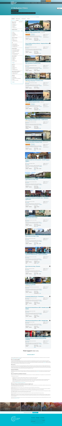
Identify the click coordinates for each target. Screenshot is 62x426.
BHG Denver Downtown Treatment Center (34, 80)
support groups (14, 358)
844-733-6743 (28, 144)
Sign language (14, 77)
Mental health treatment (16, 51)
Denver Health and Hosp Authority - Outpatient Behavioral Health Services (37, 44)
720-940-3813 (27, 269)
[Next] (49, 25)
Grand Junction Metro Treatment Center (33, 142)
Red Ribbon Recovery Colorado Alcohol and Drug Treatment (35, 339)
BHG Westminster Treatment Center (33, 63)
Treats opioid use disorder (16, 50)
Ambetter (14, 33)
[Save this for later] (50, 21)
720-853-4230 (27, 257)
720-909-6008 (27, 164)
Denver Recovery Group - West (31, 179)
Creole (13, 81)
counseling (18, 358)
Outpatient (14, 25)
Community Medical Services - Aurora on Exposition (36, 254)
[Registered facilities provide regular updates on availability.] (48, 106)
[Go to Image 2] (36, 30)
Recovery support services (16, 53)
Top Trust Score (18, 18)
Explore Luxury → (35, 412)
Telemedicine (14, 27)
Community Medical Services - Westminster (34, 296)
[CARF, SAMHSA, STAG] (48, 163)
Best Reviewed (24, 18)
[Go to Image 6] (39, 30)
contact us (38, 371)
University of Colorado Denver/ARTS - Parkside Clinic (36, 320)
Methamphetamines (15, 69)
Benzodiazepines (15, 67)
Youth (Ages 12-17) (15, 46)
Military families (15, 61)
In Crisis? (59, 8)
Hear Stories (33, 417)
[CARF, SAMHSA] (48, 144)
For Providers (42, 417)
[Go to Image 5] (38, 30)
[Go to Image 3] (37, 30)
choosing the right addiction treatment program (20, 382)
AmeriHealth (14, 34)
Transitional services (15, 54)
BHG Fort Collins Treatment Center (32, 32)
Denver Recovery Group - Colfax (32, 236)
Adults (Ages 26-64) (15, 44)
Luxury (13, 52)
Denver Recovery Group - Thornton (32, 266)
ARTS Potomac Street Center (31, 217)
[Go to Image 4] (38, 78)
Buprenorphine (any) (15, 72)
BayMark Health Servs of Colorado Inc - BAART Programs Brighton (37, 160)
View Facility (33, 34)
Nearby (29, 18)
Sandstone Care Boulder (30, 284)
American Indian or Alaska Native (17, 78)
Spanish (14, 76)
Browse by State (30, 354)
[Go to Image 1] (36, 78)
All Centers (13, 18)
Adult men (14, 57)
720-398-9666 (27, 202)
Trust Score (44, 362)
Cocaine (14, 68)
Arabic (13, 79)
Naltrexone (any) (15, 73)
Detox (13, 26)
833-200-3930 (28, 34)
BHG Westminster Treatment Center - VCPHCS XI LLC (36, 119)
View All (13, 62)
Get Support (38, 417)
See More (40, 53)
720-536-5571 (27, 182)
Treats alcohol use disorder (16, 49)
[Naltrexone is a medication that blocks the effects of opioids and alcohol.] (17, 73)
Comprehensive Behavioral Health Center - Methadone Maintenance (36, 198)
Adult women (14, 58)
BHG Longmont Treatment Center (32, 101)
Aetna (13, 32)
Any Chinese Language (15, 80)
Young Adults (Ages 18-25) (16, 45)
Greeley (20, 357)
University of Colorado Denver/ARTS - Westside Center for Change (37, 308)
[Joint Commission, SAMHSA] (48, 34)
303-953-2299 (27, 239)
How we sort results (20, 21)
